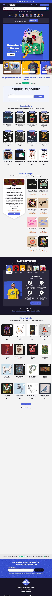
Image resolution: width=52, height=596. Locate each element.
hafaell (23, 61)
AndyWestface (10, 61)
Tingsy (6, 281)
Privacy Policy (23, 573)
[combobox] (24, 8)
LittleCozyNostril (43, 61)
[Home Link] (11, 5)
